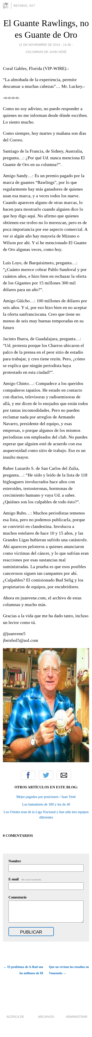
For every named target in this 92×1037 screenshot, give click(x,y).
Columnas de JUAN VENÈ (46, 52)
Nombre (14, 861)
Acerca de (15, 1016)
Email (64, 775)
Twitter (46, 775)
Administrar (76, 1016)
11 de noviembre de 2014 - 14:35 (45, 44)
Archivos (46, 1016)
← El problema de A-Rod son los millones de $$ (23, 970)
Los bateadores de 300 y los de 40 (46, 804)
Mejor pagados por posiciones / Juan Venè (46, 797)
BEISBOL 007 (24, 5)
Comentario (17, 897)
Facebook (28, 775)
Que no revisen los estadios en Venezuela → (69, 970)
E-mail (25, 879)
